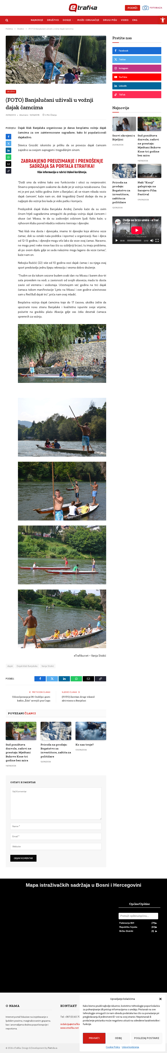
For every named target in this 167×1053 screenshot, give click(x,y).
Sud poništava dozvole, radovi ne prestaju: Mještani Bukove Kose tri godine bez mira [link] (18, 752)
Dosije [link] (67, 20)
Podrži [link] (132, 7)
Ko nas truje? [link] (85, 744)
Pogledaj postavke (146, 1038)
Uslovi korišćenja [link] (130, 1047)
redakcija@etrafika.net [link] (72, 1024)
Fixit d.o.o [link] (52, 1048)
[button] (160, 999)
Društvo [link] (53, 20)
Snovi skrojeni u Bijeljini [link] (123, 137)
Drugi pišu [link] (110, 20)
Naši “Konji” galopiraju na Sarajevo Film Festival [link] (147, 188)
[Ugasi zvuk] (151, 240)
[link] (163, 20)
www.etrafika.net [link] (69, 1027)
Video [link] (125, 20)
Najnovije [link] (37, 20)
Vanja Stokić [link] (48, 666)
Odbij (118, 1038)
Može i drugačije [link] (88, 20)
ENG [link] (134, 20)
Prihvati (94, 1038)
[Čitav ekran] (157, 240)
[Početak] (116, 240)
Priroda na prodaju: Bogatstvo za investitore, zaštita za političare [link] (56, 750)
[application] (136, 230)
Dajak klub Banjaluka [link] (27, 666)
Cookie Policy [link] (113, 1047)
